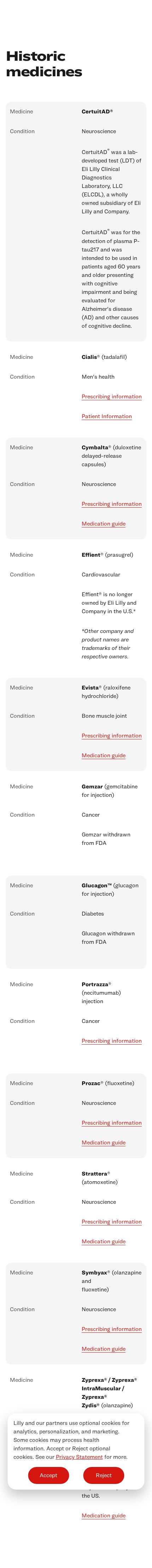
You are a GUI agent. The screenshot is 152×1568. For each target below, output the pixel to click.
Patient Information (107, 416)
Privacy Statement (79, 1457)
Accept (48, 1475)
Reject (104, 1475)
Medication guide (103, 523)
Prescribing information (112, 396)
